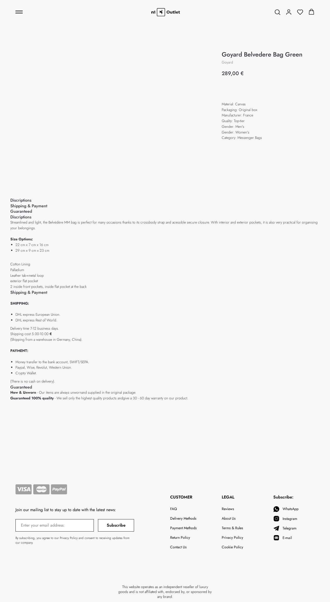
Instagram (290, 518)
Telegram (289, 528)
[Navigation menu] (19, 12)
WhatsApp (291, 508)
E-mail (287, 537)
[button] (277, 12)
